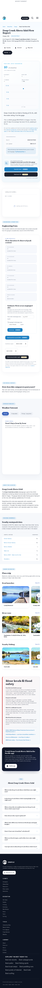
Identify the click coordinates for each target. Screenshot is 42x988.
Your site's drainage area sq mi (14, 318)
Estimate (14, 330)
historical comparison (11, 129)
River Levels (6, 889)
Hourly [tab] (5, 413)
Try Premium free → (20, 151)
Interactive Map (7, 925)
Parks (4, 911)
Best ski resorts (11, 960)
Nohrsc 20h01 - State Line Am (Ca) (12, 555)
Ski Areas (5, 899)
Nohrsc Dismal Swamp (9, 542)
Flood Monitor (6, 932)
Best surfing (9, 973)
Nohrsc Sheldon (8, 546)
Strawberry (6, 559)
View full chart (20, 169)
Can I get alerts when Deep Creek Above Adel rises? (21, 846)
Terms (4, 947)
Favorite (7, 48)
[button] (25, 589)
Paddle (4, 902)
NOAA (10, 984)
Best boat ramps (11, 966)
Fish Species (6, 929)
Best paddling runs (26, 966)
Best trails (27, 970)
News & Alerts (6, 927)
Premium (5, 945)
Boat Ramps (6, 909)
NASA (16, 984)
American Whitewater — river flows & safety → (18, 737)
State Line (6, 550)
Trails (4, 914)
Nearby (6, 52)
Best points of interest (13, 970)
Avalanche (5, 891)
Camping (5, 907)
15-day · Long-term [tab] (26, 413)
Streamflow (9, 26)
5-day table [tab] (14, 413)
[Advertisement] (21, 8)
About (4, 943)
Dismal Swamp (7, 538)
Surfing (4, 916)
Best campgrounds (26, 960)
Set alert (19, 47)
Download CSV (20, 174)
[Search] (32, 18)
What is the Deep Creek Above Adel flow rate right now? (20, 790)
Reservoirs (5, 886)
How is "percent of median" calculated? (17, 831)
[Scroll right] (39, 595)
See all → (37, 583)
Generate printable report (16, 357)
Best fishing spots (21, 963)
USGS (6, 984)
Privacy (4, 950)
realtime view (33, 128)
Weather (5, 934)
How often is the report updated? (15, 815)
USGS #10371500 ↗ (15, 36)
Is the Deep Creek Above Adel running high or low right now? (20, 799)
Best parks (9, 963)
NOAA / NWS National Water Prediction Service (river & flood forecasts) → (20, 731)
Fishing (5, 904)
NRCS (13, 984)
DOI (19, 984)
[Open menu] (37, 18)
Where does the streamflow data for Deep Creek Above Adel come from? (20, 808)
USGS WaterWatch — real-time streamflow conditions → (20, 734)
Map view (29, 48)
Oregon (15, 26)
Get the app (11, 766)
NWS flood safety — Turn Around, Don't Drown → (18, 740)
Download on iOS (10, 872)
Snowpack (5, 881)
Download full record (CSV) (16, 337)
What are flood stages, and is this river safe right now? (20, 838)
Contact (4, 952)
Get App (26, 18)
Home (4, 26)
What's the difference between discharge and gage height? (21, 823)
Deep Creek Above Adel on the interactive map (22, 131)
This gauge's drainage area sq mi (15, 323)
